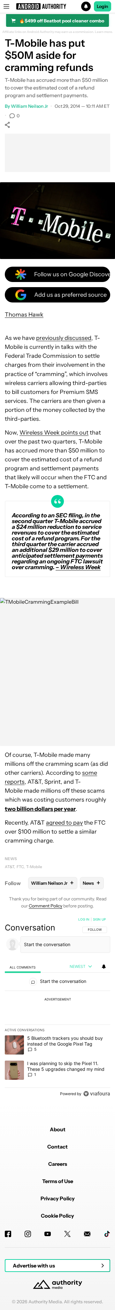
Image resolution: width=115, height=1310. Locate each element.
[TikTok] (107, 1234)
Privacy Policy (58, 1198)
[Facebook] (8, 1234)
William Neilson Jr (29, 106)
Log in (83, 919)
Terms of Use (57, 1181)
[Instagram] (28, 1234)
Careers (57, 1164)
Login (102, 6)
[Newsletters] (87, 1234)
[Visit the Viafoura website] (96, 1093)
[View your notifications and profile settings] (103, 966)
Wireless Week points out (53, 432)
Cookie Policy (57, 1215)
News (11, 858)
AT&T (9, 866)
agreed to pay (64, 822)
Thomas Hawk (24, 314)
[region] (57, 1008)
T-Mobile (34, 866)
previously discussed (63, 337)
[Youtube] (47, 1234)
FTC (20, 866)
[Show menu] (6, 6)
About (57, 1129)
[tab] (23, 967)
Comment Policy (45, 906)
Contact (57, 1146)
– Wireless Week (78, 567)
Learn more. (104, 32)
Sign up (99, 919)
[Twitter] (67, 1234)
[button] (57, 6)
